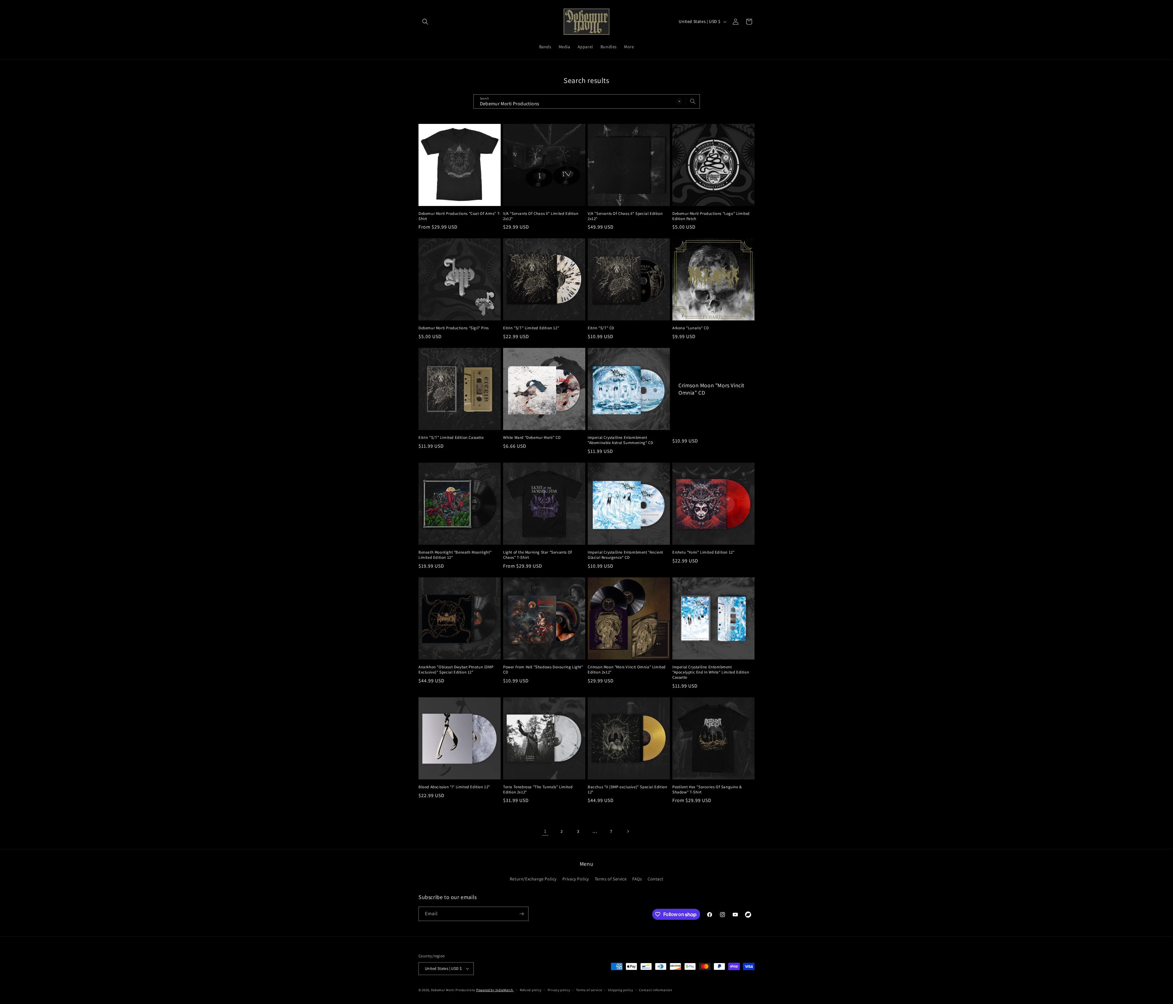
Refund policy (531, 990)
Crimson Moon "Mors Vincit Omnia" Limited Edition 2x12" (627, 670)
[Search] (693, 101)
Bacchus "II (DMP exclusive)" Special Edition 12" (627, 790)
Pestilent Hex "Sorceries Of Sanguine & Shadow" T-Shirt (707, 790)
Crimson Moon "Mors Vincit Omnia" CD (711, 389)
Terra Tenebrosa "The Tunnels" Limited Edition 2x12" (537, 790)
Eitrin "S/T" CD (601, 328)
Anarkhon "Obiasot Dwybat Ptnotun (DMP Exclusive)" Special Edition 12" (455, 670)
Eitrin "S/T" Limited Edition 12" (531, 328)
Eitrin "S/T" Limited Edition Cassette (451, 437)
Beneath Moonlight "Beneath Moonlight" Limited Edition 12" (454, 555)
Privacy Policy (575, 879)
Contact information (655, 990)
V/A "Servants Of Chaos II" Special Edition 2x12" (625, 216)
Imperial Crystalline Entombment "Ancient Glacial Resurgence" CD (625, 555)
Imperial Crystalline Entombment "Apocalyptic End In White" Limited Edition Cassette (710, 672)
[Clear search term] (679, 101)
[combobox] (587, 101)
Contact (655, 879)
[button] (425, 21)
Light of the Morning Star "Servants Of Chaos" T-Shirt (537, 555)
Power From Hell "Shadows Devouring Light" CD (543, 670)
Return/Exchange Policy (533, 879)
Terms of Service (611, 879)
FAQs (637, 879)
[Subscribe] (521, 914)
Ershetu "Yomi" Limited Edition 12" (703, 552)
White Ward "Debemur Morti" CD (532, 437)
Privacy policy (559, 990)
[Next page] (627, 831)
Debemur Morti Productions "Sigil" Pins (453, 328)
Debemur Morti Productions (453, 990)
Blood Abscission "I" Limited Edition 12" (454, 787)
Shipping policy (620, 990)
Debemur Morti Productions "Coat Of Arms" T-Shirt (459, 216)
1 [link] (545, 831)
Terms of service (589, 990)
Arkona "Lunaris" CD (690, 328)
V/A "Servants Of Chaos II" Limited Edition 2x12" (540, 216)
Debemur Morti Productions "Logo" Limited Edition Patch (711, 216)
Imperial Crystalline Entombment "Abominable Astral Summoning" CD (620, 440)
